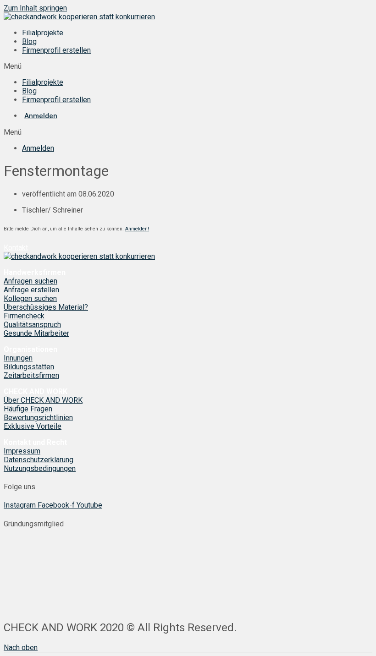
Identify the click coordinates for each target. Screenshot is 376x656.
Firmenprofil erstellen (56, 50)
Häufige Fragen (28, 409)
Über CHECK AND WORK (43, 400)
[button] (188, 66)
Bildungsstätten (29, 366)
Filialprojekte (42, 32)
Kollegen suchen (30, 298)
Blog (29, 41)
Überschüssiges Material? (46, 307)
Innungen (18, 358)
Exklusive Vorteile (32, 426)
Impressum (22, 451)
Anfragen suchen (30, 281)
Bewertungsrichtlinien (38, 417)
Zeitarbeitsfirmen (31, 375)
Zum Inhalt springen (35, 8)
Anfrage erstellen (31, 289)
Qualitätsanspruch (32, 324)
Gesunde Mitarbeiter (36, 333)
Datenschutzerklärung (38, 459)
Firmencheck (24, 316)
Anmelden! (137, 229)
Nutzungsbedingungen (40, 468)
